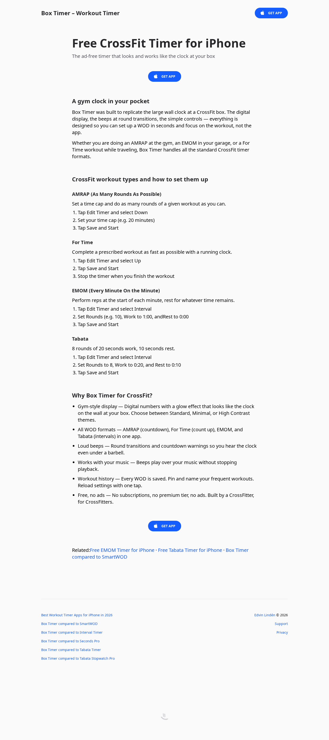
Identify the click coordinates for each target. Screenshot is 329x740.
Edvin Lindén (264, 615)
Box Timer (80, 13)
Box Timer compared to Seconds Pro (70, 641)
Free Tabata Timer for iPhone (190, 550)
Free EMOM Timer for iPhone (122, 550)
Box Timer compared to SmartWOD (69, 623)
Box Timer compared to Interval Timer (72, 632)
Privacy (282, 632)
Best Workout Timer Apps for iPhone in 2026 (76, 615)
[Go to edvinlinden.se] (164, 717)
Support (281, 623)
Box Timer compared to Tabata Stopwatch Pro (78, 658)
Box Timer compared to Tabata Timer (71, 649)
